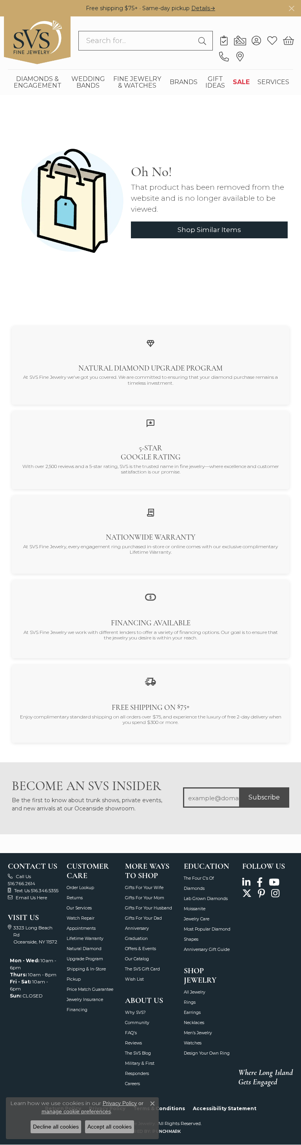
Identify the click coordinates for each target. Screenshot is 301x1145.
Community (137, 1022)
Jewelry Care (196, 919)
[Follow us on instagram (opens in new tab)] (275, 893)
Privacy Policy (120, 1103)
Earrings (192, 1012)
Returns (75, 897)
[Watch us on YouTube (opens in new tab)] (274, 883)
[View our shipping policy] (150, 681)
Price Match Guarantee (90, 989)
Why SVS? (135, 1012)
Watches (192, 1043)
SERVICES (273, 82)
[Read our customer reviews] (150, 423)
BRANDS (184, 82)
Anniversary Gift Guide (207, 949)
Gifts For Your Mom (144, 897)
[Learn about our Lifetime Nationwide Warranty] (150, 512)
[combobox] (136, 40)
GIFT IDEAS (215, 82)
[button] (256, 41)
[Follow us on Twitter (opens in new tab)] (247, 893)
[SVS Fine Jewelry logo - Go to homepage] (37, 40)
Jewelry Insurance (85, 999)
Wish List (134, 979)
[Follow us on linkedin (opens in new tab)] (246, 883)
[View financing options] (150, 596)
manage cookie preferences (76, 1111)
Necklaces (194, 1022)
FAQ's (131, 1032)
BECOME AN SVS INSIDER (86, 786)
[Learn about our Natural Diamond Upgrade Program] (150, 343)
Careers (132, 1083)
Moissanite (194, 908)
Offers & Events (140, 948)
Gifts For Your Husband (148, 908)
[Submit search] (203, 40)
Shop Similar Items (209, 230)
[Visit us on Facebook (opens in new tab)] (260, 883)
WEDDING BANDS (88, 82)
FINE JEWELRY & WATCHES (137, 82)
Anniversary (137, 928)
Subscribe (264, 797)
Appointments (81, 928)
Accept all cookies (109, 1126)
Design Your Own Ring (207, 1053)
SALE (241, 82)
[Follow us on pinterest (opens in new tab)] (261, 893)
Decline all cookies (56, 1126)
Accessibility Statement (224, 1108)
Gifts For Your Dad (143, 918)
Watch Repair (80, 918)
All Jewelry (194, 992)
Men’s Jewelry (198, 1032)
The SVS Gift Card (142, 969)
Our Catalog (137, 958)
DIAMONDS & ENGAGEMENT (38, 82)
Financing (77, 1009)
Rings (190, 1002)
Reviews (133, 1043)
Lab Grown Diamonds (206, 898)
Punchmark (166, 1131)
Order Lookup (80, 887)
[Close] (291, 8)
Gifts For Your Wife (144, 887)
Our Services (79, 908)
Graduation (136, 938)
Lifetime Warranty (85, 938)
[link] (224, 41)
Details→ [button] (203, 8)
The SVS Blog (138, 1053)
